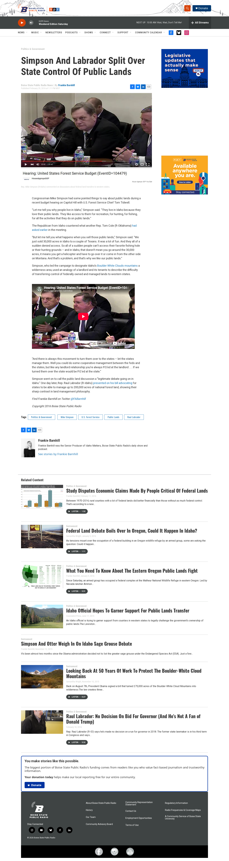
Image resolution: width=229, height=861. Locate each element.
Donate (203, 8)
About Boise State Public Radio (101, 803)
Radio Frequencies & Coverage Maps (183, 810)
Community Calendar (148, 32)
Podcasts (71, 32)
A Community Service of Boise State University (183, 817)
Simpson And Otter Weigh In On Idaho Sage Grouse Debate (76, 643)
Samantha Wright (73, 536)
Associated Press (73, 616)
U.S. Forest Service (91, 417)
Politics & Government (33, 48)
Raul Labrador (134, 417)
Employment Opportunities (138, 818)
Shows (88, 32)
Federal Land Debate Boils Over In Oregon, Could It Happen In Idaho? (131, 530)
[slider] (36, 22)
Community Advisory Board (99, 824)
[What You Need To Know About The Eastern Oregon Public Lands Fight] (42, 576)
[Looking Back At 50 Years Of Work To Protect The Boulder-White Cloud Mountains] (42, 676)
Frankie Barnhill (66, 85)
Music (35, 32)
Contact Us (130, 811)
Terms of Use (132, 825)
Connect (105, 32)
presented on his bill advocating (112, 383)
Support (122, 32)
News (21, 32)
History (89, 810)
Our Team (91, 817)
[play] (21, 23)
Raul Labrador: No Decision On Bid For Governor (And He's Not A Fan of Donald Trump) (133, 719)
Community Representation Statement (139, 803)
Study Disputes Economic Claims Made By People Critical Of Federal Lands (137, 490)
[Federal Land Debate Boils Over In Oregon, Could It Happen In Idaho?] (42, 536)
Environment (71, 526)
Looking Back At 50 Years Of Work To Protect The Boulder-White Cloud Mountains (133, 673)
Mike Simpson (67, 417)
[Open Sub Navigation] (27, 32)
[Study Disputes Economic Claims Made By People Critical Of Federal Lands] (42, 496)
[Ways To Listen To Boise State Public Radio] (184, 175)
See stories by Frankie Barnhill (58, 454)
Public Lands (113, 417)
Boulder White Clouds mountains (117, 265)
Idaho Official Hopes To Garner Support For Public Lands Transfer (127, 610)
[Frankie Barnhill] (28, 448)
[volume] (31, 22)
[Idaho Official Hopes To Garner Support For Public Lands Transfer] (42, 616)
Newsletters (53, 32)
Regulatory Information (176, 803)
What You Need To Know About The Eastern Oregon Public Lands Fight (132, 570)
